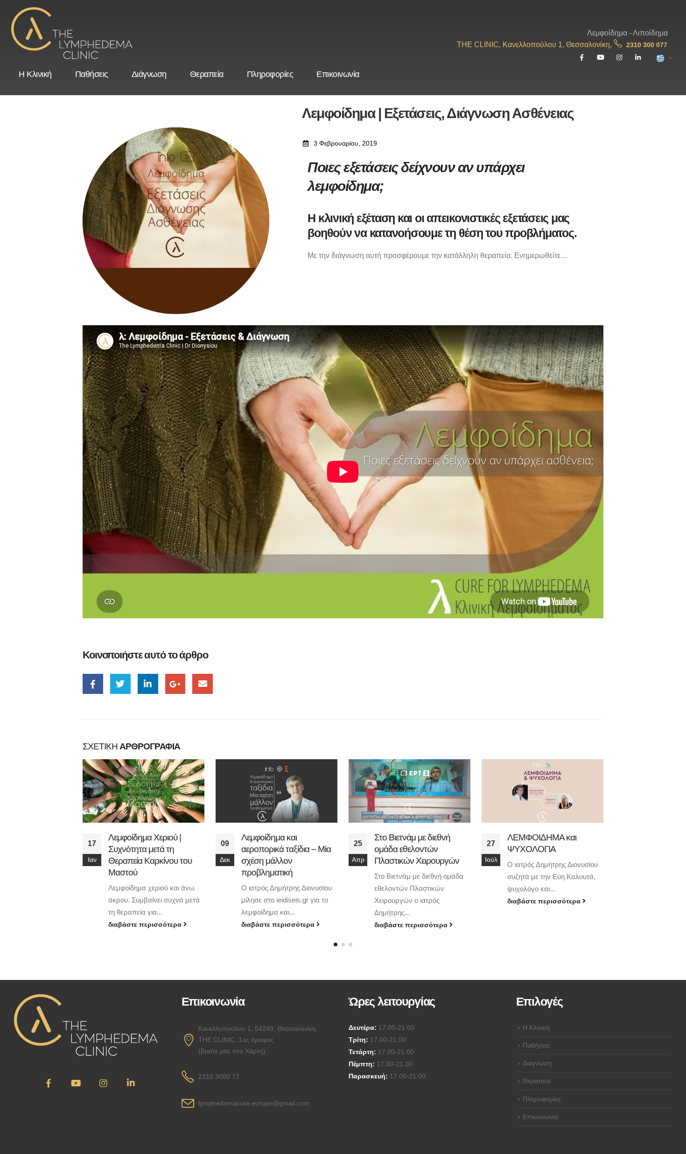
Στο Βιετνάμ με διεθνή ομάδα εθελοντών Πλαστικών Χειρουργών (416, 849)
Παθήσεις (91, 74)
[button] (335, 944)
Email (202, 684)
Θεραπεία (207, 74)
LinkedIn (148, 684)
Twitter (120, 684)
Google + (175, 684)
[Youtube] (600, 57)
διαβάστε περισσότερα (145, 924)
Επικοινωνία (337, 74)
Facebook (93, 684)
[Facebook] (581, 57)
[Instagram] (619, 57)
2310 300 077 (646, 45)
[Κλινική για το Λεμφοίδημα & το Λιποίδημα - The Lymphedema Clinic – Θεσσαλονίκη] (72, 33)
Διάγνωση (149, 74)
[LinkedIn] (637, 57)
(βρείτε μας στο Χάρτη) (232, 1051)
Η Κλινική (35, 74)
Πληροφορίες (270, 74)
